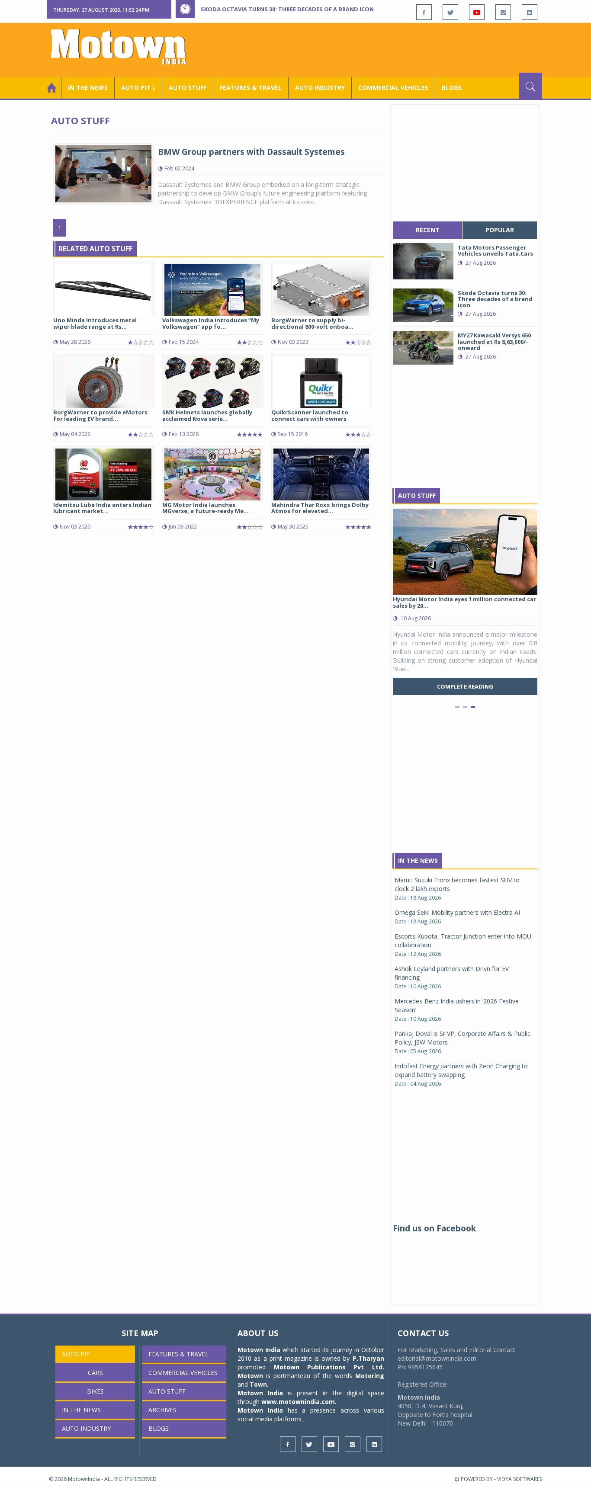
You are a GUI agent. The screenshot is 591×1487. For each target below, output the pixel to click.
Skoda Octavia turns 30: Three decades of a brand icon (287, 9)
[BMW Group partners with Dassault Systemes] (103, 173)
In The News (418, 860)
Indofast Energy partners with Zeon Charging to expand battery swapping (461, 1070)
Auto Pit (76, 1354)
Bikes (95, 1391)
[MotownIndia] (124, 46)
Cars (95, 1372)
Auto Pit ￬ (138, 87)
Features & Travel (251, 87)
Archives (162, 1410)
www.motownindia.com (298, 1401)
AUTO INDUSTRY (320, 87)
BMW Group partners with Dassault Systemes (251, 151)
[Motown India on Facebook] (424, 12)
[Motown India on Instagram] (503, 12)
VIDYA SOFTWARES (519, 1479)
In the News (88, 87)
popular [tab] (499, 230)
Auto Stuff (187, 87)
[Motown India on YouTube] (477, 12)
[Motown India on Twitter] (450, 12)
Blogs (452, 87)
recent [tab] (428, 230)
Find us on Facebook (434, 1228)
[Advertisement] (384, 48)
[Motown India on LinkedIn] (529, 12)
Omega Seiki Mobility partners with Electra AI (457, 912)
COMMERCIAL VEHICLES (393, 87)
